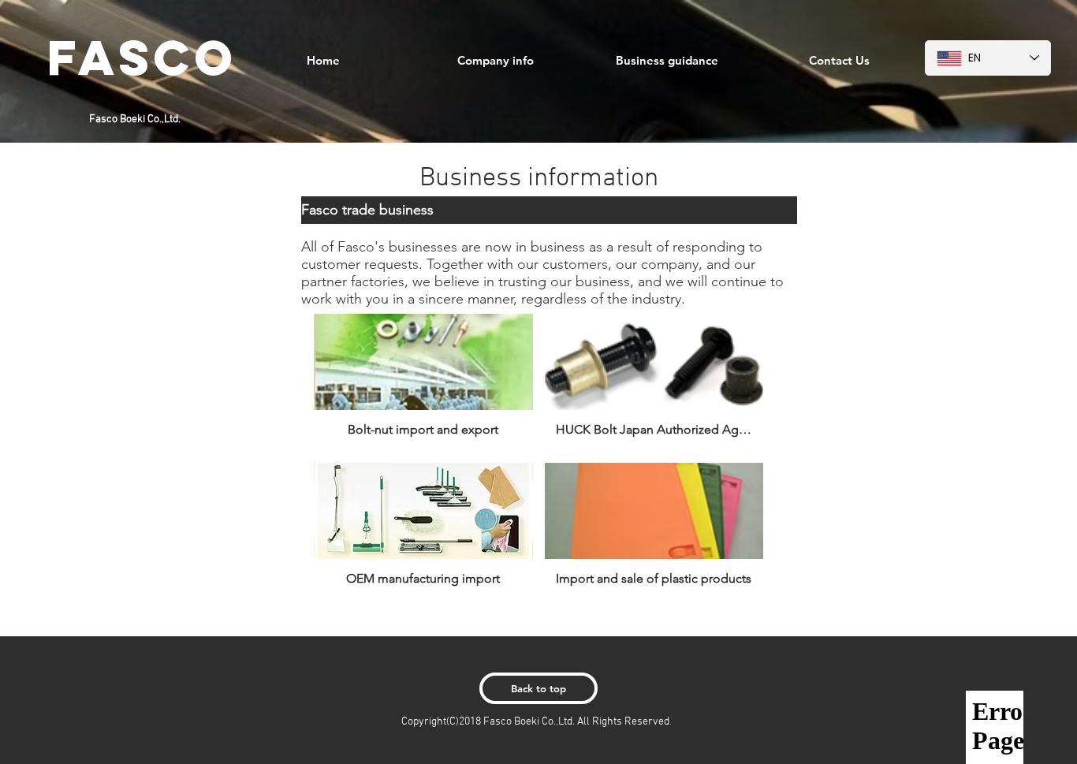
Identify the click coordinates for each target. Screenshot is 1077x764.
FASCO (142, 57)
